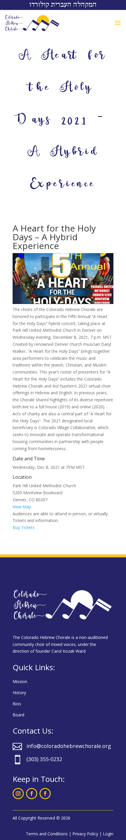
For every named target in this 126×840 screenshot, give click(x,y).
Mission (20, 681)
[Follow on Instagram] (18, 793)
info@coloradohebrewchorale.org (68, 745)
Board (18, 715)
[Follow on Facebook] (31, 793)
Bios (17, 703)
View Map (22, 506)
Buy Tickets (24, 527)
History (19, 692)
